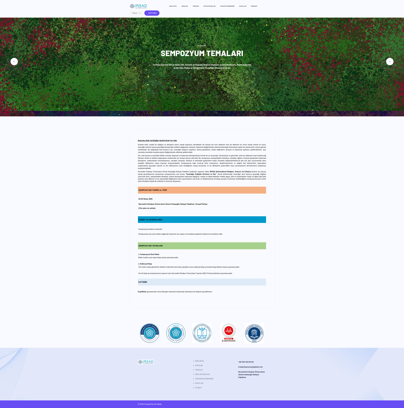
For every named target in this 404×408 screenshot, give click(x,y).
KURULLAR (242, 6)
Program (254, 6)
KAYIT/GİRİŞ (152, 13)
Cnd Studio (158, 404)
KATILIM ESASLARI (209, 6)
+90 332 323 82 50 (246, 362)
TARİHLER (196, 6)
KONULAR (185, 6)
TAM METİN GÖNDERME (227, 6)
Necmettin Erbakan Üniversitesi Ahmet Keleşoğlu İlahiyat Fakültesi (251, 374)
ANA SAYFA (173, 6)
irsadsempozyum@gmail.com (250, 367)
